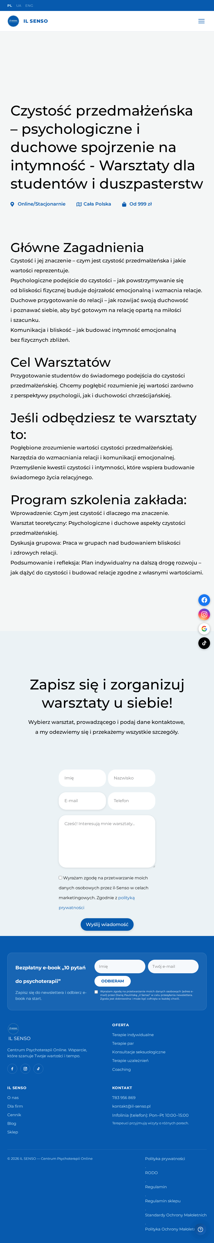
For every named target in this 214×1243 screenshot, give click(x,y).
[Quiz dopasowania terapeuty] (200, 1229)
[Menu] (201, 21)
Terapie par (123, 1043)
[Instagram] (204, 614)
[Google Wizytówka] (204, 629)
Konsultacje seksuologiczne (138, 1052)
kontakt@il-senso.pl (131, 1106)
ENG (29, 5)
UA (18, 5)
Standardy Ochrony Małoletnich (176, 1215)
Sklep (12, 1132)
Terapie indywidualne (133, 1034)
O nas (13, 1097)
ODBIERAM (112, 981)
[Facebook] (204, 600)
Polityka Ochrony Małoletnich (173, 1229)
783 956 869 (123, 1097)
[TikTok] (204, 643)
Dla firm (15, 1106)
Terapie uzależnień (130, 1060)
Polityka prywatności (165, 1158)
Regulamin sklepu (163, 1201)
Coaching (121, 1069)
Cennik (14, 1115)
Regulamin (156, 1187)
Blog (11, 1123)
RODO (151, 1172)
